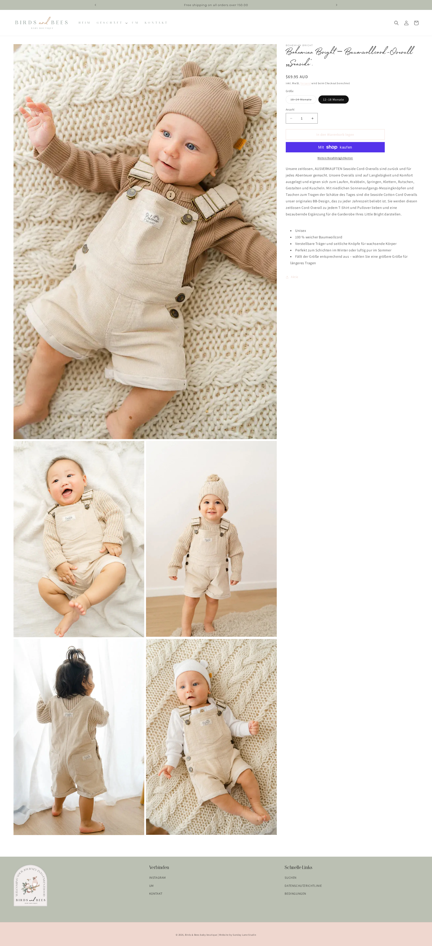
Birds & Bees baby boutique (201, 934)
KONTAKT (155, 894)
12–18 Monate (333, 99)
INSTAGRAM (157, 878)
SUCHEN (291, 878)
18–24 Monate (303, 100)
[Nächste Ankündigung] (337, 5)
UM (151, 886)
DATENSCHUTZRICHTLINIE (303, 886)
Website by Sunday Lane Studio (237, 934)
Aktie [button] (294, 277)
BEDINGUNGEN (295, 894)
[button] (111, 23)
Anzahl (290, 109)
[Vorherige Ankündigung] (95, 5)
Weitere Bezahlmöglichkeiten (335, 158)
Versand (305, 83)
